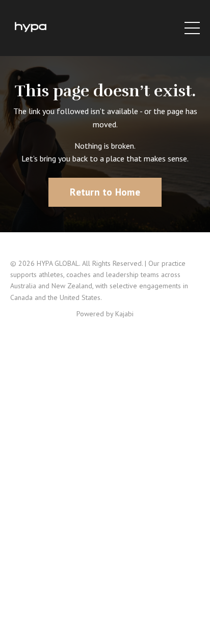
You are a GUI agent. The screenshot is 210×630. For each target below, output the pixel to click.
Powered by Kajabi (105, 313)
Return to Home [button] (105, 191)
